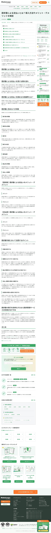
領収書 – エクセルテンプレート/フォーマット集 (33, 515)
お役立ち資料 (4, 22)
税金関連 (18, 414)
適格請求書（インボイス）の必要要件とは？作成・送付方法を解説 (19, 394)
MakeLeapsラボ (41, 500)
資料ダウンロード (5, 501)
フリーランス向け (26, 420)
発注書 (22, 6)
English (15, 519)
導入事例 (15, 505)
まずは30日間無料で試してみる (43, 104)
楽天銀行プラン (16, 504)
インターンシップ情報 (8, 422)
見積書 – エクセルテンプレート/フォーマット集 (33, 517)
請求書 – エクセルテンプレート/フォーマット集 (33, 512)
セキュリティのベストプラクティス (25, 528)
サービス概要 (16, 500)
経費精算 (12, 414)
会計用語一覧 (6, 414)
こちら (31, 525)
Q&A (27, 502)
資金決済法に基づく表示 (35, 528)
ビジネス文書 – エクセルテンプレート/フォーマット (34, 510)
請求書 (35, 6)
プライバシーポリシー (9, 528)
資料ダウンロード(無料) (43, 502)
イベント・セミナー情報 (43, 504)
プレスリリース (16, 512)
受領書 (31, 6)
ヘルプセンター (28, 501)
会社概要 (15, 510)
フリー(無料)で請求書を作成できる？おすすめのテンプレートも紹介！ (44, 81)
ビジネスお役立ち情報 (42, 501)
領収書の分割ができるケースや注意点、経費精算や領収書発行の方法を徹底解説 (21, 388)
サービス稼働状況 (29, 505)
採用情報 (15, 515)
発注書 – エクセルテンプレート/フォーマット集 (33, 516)
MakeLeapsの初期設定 (29, 500)
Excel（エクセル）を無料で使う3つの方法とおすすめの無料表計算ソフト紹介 (44, 85)
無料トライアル (43, 2)
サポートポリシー (29, 504)
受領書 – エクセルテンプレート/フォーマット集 (33, 513)
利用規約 (3, 528)
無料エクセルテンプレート (8, 430)
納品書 (27, 6)
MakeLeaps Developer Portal (43, 505)
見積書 (18, 6)
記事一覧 (8, 22)
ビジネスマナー (16, 379)
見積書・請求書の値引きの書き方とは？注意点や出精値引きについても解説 (20, 381)
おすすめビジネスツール (8, 420)
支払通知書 (6, 408)
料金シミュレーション (17, 501)
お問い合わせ (5, 504)
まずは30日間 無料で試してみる (27, 351)
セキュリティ (16, 528)
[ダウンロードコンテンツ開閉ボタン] (49, 520)
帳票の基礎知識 (17, 8)
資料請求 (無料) (35, 2)
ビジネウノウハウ (35, 8)
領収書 (40, 6)
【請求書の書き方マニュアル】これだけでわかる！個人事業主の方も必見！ (44, 91)
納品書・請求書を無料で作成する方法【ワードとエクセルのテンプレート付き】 (44, 76)
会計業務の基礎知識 (25, 8)
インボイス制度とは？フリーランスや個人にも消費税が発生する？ (44, 71)
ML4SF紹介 (15, 502)
